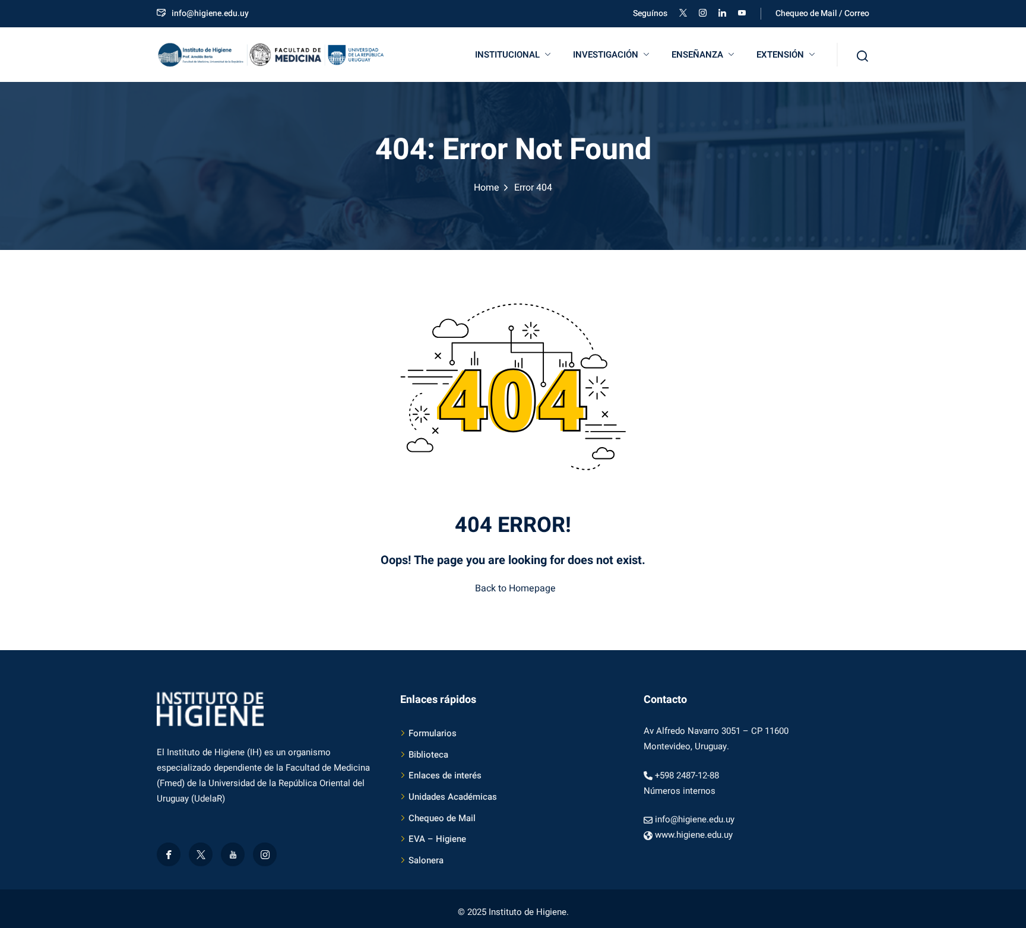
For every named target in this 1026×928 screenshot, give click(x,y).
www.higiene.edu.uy (694, 834)
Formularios (432, 733)
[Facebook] (168, 854)
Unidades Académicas (452, 796)
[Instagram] (265, 854)
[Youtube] (233, 854)
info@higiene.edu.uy (210, 13)
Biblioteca (428, 754)
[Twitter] (201, 854)
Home (486, 187)
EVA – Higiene (437, 838)
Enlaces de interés (445, 775)
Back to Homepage (515, 588)
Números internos (679, 790)
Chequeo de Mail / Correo (822, 13)
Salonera (426, 860)
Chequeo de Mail (442, 818)
